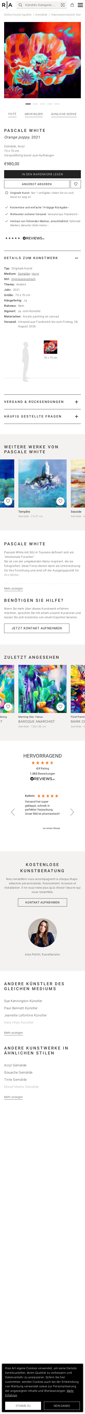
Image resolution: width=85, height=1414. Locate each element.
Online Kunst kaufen (18, 14)
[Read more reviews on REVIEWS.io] (42, 779)
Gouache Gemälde (18, 1072)
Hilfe (12, 113)
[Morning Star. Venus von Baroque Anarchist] (42, 689)
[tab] (42, 258)
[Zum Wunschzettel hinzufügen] (76, 184)
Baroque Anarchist (36, 721)
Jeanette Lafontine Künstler (25, 1015)
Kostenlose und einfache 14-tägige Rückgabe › (39, 207)
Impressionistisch (23, 279)
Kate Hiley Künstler (19, 1022)
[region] (42, 812)
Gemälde (41, 14)
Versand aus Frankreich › (63, 214)
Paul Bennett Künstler (21, 1008)
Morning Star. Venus (30, 716)
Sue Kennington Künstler (23, 1001)
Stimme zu (23, 1405)
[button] (80, 5)
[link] (63, 5)
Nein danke (62, 1405)
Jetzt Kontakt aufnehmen (37, 628)
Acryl (35, 273)
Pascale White (25, 130)
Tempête (24, 511)
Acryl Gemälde (15, 1065)
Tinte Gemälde (15, 1080)
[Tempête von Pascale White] (42, 483)
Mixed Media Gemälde (21, 1087)
